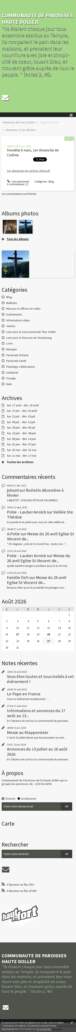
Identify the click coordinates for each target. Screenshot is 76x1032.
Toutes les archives (20, 462)
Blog (51, 181)
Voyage (11, 378)
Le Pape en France (24, 694)
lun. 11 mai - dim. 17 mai (21, 455)
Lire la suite (43, 784)
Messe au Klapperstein (27, 732)
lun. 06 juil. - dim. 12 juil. (21, 422)
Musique (11, 349)
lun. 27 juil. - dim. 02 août (22, 411)
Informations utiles (18, 320)
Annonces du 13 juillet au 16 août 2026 (37, 751)
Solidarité (12, 372)
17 (17, 634)
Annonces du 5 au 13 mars (19, 122)
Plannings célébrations (20, 367)
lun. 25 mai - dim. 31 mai (21, 450)
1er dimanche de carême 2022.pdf (28, 171)
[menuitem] (20, 122)
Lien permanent (20, 181)
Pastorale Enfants (17, 355)
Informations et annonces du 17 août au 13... (36, 713)
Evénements (14, 314)
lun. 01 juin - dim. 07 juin (21, 444)
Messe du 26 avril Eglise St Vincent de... (40, 536)
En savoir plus (44, 1029)
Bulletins (11, 303)
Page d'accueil (49, 122)
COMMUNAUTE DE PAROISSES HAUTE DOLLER (37, 18)
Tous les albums (18, 239)
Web (9, 384)
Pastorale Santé (16, 361)
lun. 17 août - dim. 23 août (23, 405)
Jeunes (10, 326)
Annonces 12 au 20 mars (21, 130)
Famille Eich (17, 577)
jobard (13, 490)
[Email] (5, 97)
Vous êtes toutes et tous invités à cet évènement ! (40, 679)
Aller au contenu (11, 3)
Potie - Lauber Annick (26, 512)
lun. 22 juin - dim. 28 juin (21, 433)
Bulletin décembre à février (35, 492)
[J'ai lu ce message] (71, 1022)
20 (48, 634)
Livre (9, 343)
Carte (8, 823)
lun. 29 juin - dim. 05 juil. (21, 427)
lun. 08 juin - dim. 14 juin (21, 439)
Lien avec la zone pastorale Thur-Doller (31, 332)
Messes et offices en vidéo (23, 308)
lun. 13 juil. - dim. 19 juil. (21, 416)
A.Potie (13, 534)
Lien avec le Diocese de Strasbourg (29, 338)
